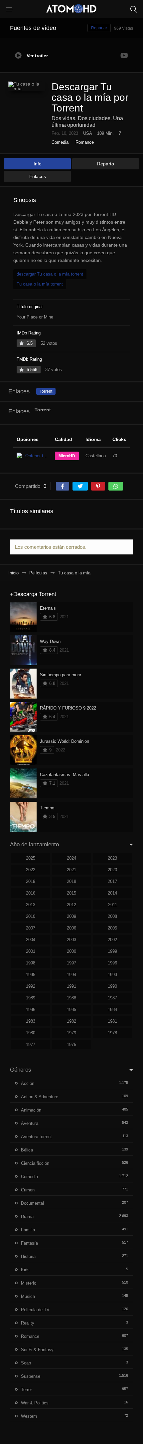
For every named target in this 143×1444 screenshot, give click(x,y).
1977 (30, 1044)
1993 (112, 974)
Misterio (28, 1283)
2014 (112, 893)
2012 (71, 904)
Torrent (46, 391)
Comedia (60, 142)
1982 (71, 1021)
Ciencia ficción (35, 1163)
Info (38, 163)
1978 (112, 1032)
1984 (112, 1009)
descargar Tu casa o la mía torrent (50, 274)
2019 (30, 881)
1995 (30, 974)
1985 (71, 1009)
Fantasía (29, 1243)
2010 (30, 916)
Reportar (99, 28)
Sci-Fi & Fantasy (37, 1349)
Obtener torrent (39, 455)
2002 (112, 939)
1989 (30, 997)
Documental (32, 1203)
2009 (71, 916)
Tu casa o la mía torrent (40, 284)
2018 (71, 881)
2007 (30, 928)
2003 (71, 939)
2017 (112, 881)
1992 (30, 986)
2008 (112, 916)
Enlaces (37, 176)
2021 (71, 869)
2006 (71, 928)
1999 (112, 951)
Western (29, 1416)
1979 (71, 1032)
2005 (112, 928)
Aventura (29, 1123)
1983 (30, 1021)
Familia (28, 1229)
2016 (30, 893)
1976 (71, 1044)
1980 (30, 1032)
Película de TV (35, 1309)
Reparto (105, 163)
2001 (30, 951)
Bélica (27, 1149)
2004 (30, 939)
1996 (112, 962)
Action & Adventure (39, 1096)
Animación (31, 1110)
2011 (112, 904)
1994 (71, 974)
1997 (71, 962)
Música (28, 1296)
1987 (112, 997)
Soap (26, 1362)
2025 (30, 858)
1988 (71, 997)
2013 (30, 904)
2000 (71, 951)
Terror (26, 1389)
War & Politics (35, 1402)
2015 (71, 893)
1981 (112, 1021)
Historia (28, 1256)
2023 (112, 858)
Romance (84, 142)
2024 (71, 858)
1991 (71, 986)
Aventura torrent (36, 1136)
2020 (112, 869)
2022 (30, 869)
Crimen (28, 1189)
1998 (30, 962)
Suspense (30, 1376)
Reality (27, 1323)
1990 (112, 986)
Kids (25, 1269)
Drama (27, 1216)
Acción (27, 1083)
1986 (30, 1009)
